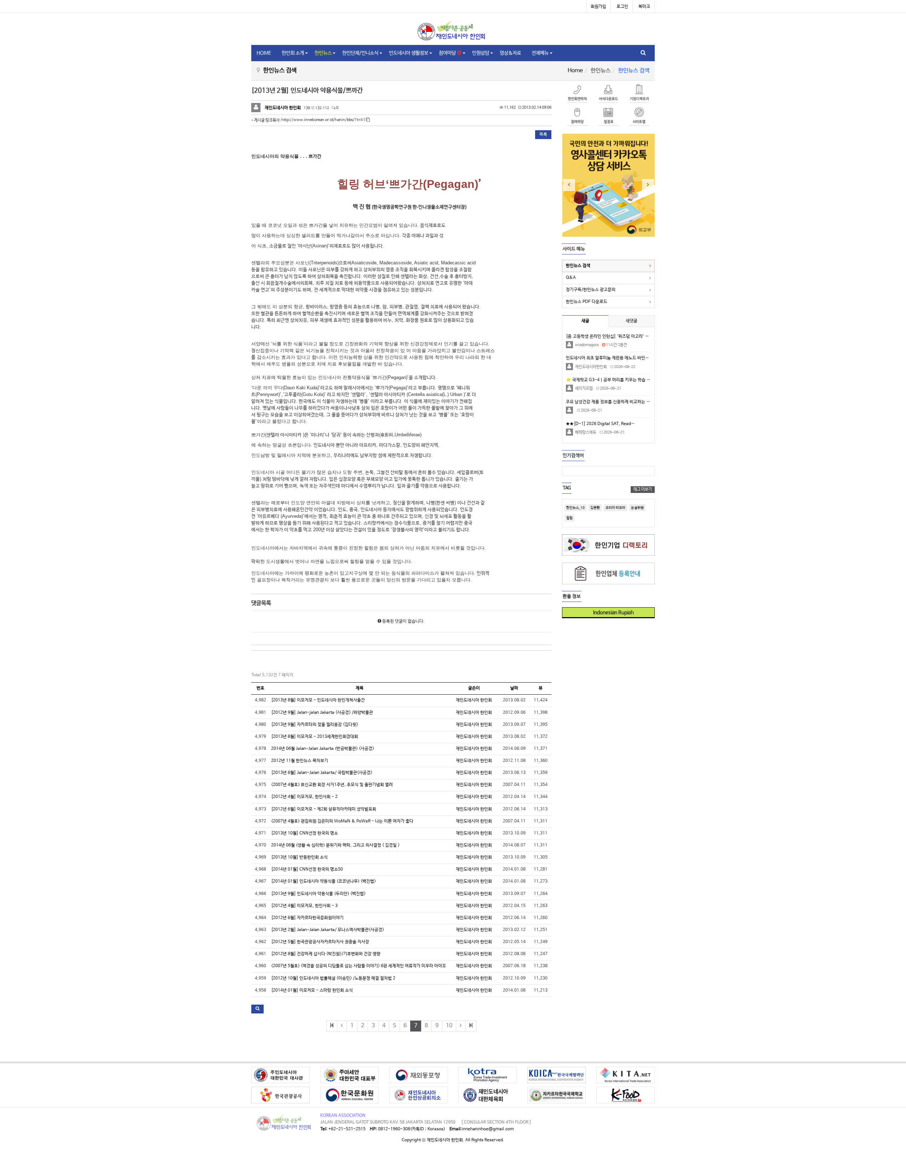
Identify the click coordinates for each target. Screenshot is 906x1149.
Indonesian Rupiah (611, 612)
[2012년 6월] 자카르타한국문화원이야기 (307, 917)
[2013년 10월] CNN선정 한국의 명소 (304, 833)
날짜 (514, 688)
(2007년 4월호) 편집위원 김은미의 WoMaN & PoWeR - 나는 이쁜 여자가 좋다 (342, 821)
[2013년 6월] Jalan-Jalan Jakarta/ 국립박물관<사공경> (321, 772)
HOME (264, 53)
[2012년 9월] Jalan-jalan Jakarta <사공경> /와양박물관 (322, 712)
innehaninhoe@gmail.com (488, 1129)
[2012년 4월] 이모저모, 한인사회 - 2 (304, 796)
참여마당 (448, 53)
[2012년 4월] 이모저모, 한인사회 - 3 (304, 905)
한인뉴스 (323, 53)
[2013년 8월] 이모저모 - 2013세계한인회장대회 (314, 736)
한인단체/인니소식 (360, 53)
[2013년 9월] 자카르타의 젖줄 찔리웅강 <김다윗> (314, 724)
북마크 (644, 6)
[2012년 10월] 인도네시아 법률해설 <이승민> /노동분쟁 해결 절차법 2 (333, 978)
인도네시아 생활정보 (408, 53)
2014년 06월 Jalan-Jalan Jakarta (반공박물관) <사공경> (322, 748)
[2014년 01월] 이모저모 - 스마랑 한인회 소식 (312, 990)
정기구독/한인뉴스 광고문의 (590, 289)
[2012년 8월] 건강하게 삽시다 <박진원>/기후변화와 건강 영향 (325, 954)
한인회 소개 (293, 53)
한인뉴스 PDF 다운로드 (586, 301)
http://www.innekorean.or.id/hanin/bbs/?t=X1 (323, 120)
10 (449, 1025)
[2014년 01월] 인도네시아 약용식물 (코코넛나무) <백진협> (323, 881)
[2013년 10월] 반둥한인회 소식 (299, 857)
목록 (543, 134)
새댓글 (631, 320)
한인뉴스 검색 (578, 265)
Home (575, 70)
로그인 (622, 6)
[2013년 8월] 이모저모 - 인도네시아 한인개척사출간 (318, 700)
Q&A (571, 277)
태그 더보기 (642, 489)
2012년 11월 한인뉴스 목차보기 (299, 760)
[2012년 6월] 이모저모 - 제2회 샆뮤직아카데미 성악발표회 (323, 809)
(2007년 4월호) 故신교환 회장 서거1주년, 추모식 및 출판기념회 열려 (332, 784)
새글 (585, 320)
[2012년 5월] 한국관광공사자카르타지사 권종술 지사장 (320, 942)
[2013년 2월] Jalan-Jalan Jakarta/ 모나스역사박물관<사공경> (327, 929)
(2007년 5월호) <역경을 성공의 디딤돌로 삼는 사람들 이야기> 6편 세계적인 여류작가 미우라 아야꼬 (358, 966)
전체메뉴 (540, 53)
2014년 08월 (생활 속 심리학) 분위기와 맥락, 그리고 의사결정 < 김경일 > (335, 845)
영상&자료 (510, 53)
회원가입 (598, 6)
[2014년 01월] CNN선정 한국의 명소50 (307, 869)
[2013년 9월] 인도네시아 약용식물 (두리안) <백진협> (318, 893)
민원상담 (480, 53)
